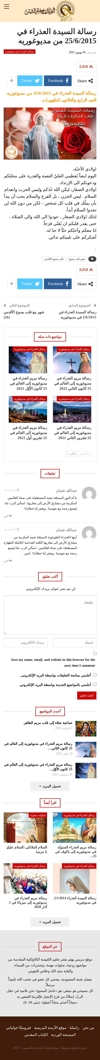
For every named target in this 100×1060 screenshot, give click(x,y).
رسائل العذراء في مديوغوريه (19, 51)
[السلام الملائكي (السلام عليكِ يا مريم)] (25, 827)
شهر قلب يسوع (77, 259)
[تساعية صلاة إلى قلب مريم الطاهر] (86, 729)
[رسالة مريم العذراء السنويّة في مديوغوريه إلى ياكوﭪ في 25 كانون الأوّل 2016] (74, 827)
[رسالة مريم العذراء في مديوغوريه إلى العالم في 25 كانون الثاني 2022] (72, 359)
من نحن (88, 1028)
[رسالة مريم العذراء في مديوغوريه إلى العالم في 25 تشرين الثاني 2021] (72, 409)
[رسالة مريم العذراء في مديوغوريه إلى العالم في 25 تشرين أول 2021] (28, 409)
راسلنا (74, 1028)
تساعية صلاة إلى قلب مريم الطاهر (48, 723)
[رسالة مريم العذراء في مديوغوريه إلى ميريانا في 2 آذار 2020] (25, 878)
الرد (6, 516)
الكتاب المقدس (36, 1035)
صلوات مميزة (37, 815)
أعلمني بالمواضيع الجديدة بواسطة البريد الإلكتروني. (55, 685)
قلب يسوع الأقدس (53, 259)
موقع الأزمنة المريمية (50, 1028)
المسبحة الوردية (63, 1035)
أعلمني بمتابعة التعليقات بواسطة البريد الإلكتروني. (55, 675)
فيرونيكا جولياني (18, 1028)
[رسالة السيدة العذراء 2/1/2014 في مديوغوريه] (74, 878)
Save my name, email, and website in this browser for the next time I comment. (53, 662)
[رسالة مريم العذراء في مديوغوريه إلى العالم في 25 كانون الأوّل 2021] (28, 359)
